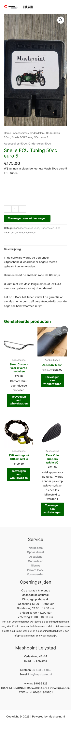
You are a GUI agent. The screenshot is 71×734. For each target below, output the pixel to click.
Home (7, 133)
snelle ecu (30, 232)
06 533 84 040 (41, 669)
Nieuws (35, 565)
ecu (13, 232)
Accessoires (20, 133)
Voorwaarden (35, 574)
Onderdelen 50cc (39, 143)
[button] (60, 20)
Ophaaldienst (35, 552)
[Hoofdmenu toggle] (63, 7)
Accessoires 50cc (15, 143)
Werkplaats (35, 547)
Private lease (35, 570)
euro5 (19, 232)
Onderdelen (37, 133)
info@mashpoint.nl (40, 674)
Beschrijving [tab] (12, 249)
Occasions (35, 556)
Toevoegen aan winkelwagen (27, 218)
